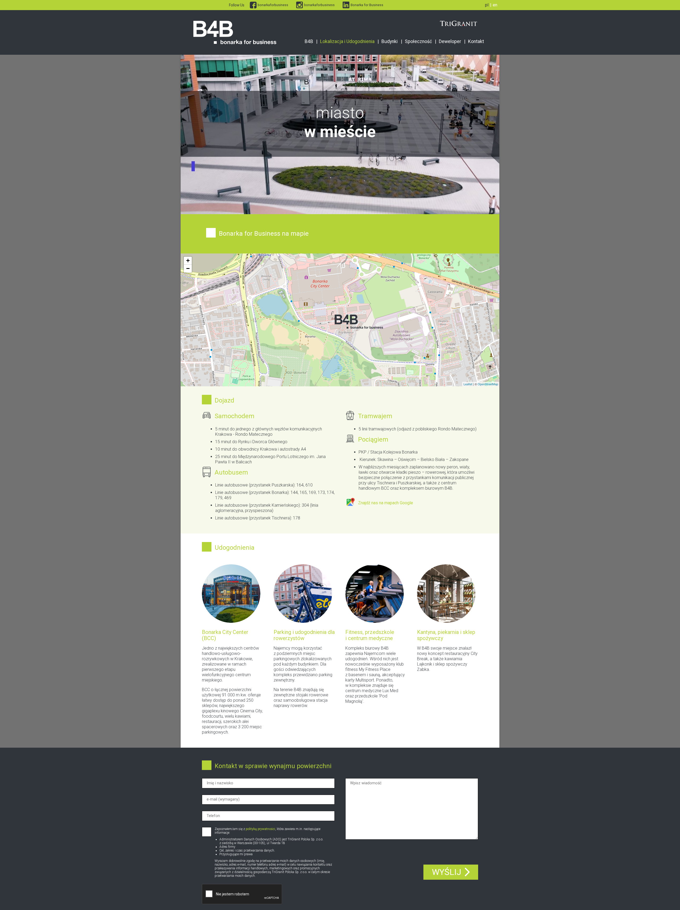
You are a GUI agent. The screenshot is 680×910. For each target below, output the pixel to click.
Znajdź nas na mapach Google (385, 502)
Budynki (389, 41)
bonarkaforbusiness (273, 5)
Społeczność (418, 41)
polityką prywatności (260, 829)
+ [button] (188, 260)
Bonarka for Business (367, 5)
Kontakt (476, 41)
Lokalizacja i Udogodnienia (347, 41)
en (495, 4)
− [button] (188, 268)
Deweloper (450, 41)
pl (486, 4)
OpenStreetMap (488, 384)
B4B (309, 41)
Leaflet (468, 384)
